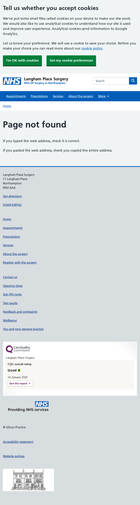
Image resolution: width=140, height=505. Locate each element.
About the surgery (80, 96)
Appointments (16, 96)
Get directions (12, 196)
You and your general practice (23, 329)
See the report (18, 383)
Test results (10, 303)
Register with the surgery (20, 262)
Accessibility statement (18, 442)
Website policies (13, 456)
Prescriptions (39, 96)
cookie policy (91, 48)
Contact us (10, 277)
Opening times (13, 286)
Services (58, 96)
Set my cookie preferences (71, 60)
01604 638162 (12, 205)
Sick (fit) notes (12, 294)
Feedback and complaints (20, 312)
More (103, 96)
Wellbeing (10, 320)
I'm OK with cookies (22, 60)
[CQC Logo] (18, 352)
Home (7, 106)
